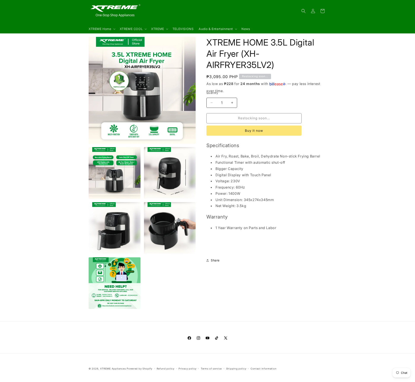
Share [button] (215, 260)
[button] (101, 28)
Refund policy (165, 368)
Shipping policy (236, 368)
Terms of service (211, 368)
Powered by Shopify (139, 368)
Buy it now (254, 131)
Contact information (263, 368)
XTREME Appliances (113, 368)
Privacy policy (187, 368)
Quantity (212, 92)
